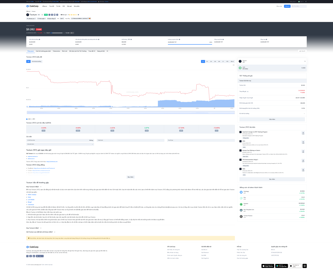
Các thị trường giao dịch (43, 51)
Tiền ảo (28, 11)
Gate (29, 197)
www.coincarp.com (36, 264)
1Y (223, 61)
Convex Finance (248, 216)
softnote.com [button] (31, 18)
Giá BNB (203, 255)
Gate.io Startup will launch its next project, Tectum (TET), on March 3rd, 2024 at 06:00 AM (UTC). (264, 154)
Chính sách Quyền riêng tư (174, 255)
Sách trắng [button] (51, 18)
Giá (28, 61)
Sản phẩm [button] (77, 6)
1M (211, 61)
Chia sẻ (303, 51)
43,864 (32, 1)
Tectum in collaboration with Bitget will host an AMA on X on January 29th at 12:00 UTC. (263, 172)
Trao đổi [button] (51, 6)
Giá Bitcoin (204, 249)
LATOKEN (31, 200)
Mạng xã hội (101, 51)
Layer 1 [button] (62, 18)
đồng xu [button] (44, 6)
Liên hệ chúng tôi (241, 255)
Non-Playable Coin (249, 209)
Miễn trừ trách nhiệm (173, 258)
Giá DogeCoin (205, 258)
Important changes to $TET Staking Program (254, 132)
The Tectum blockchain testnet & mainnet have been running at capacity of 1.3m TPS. (262, 163)
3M (215, 61)
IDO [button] (64, 6)
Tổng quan (30, 51)
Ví (107, 51)
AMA (243, 141)
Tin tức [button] (58, 6)
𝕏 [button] (49, 15)
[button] (293, 1)
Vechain (246, 203)
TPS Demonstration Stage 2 (250, 159)
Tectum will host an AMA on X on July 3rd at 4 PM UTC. (255, 145)
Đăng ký (287, 6)
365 (40, 1)
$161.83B (77, 1)
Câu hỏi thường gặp (242, 258)
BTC (34, 119)
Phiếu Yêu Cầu (241, 252)
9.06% (39, 29)
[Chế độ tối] (306, 1)
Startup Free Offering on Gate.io (251, 150)
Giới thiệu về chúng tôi (173, 249)
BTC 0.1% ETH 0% (92, 1)
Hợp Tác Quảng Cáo (242, 249)
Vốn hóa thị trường (36, 61)
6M (219, 61)
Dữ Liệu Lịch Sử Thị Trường (77, 51)
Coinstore (31, 205)
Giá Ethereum (205, 252)
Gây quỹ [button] (69, 6)
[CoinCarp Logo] (32, 6)
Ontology (246, 191)
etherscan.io (31, 158)
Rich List (64, 51)
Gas (245, 197)
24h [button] (71, 33)
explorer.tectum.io (33, 156)
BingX (30, 202)
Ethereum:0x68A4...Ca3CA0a (80, 18)
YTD (227, 61)
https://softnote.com (51, 161)
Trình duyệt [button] (41, 18)
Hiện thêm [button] (272, 119)
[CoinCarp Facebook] (30, 256)
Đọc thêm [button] (130, 177)
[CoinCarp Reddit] (34, 256)
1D (203, 61)
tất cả (232, 61)
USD (29, 119)
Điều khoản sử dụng (172, 252)
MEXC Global (32, 195)
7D (207, 61)
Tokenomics (56, 51)
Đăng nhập (279, 6)
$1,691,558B (55, 1)
